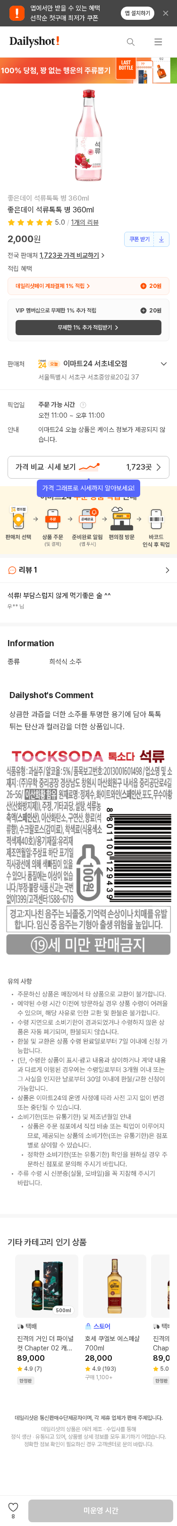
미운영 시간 (101, 1510)
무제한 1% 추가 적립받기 (85, 327)
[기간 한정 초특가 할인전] (88, 70)
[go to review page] (167, 570)
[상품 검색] (130, 42)
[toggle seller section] (163, 364)
